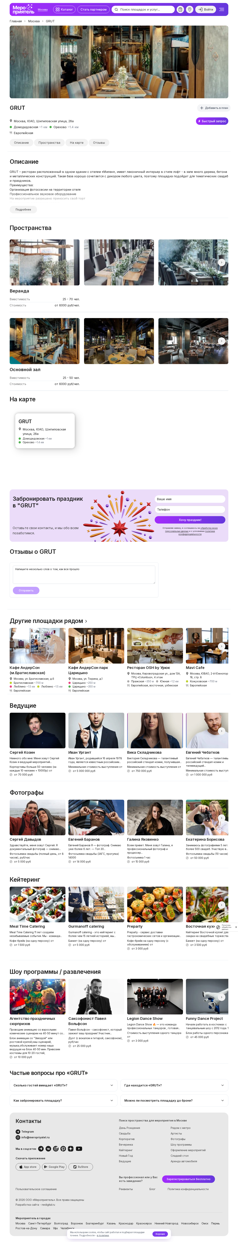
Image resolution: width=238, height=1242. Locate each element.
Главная (16, 21)
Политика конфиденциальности (188, 1189)
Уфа (55, 1228)
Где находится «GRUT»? (143, 1085)
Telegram (27, 1131)
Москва (43, 9)
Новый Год (126, 1155)
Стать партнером (94, 9)
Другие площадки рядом (46, 621)
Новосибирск (190, 1223)
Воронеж (77, 1223)
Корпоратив (127, 1139)
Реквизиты (126, 1189)
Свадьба (124, 1133)
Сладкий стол (180, 1155)
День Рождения (129, 1127)
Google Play (57, 1166)
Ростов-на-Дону (26, 1228)
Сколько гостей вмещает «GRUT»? (40, 1085)
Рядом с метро (181, 1127)
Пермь (215, 1223)
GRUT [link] (50, 21)
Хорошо (160, 1234)
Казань (111, 1223)
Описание (21, 142)
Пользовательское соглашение (36, 1189)
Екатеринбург (95, 1223)
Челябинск (67, 1228)
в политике (103, 1235)
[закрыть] (236, 927)
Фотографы (178, 1139)
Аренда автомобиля (184, 1161)
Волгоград (61, 1223)
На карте (76, 142)
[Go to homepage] (24, 9)
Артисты (176, 1133)
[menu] (221, 9)
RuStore (83, 1166)
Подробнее (23, 209)
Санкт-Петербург (39, 1223)
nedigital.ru (48, 1204)
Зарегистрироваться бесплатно (188, 1179)
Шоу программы (181, 1144)
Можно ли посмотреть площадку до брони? (158, 1100)
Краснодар (126, 1223)
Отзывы (99, 142)
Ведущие (125, 1161)
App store (30, 1166)
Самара (45, 1228)
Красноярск (144, 1223)
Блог (152, 1189)
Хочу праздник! (190, 520)
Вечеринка (126, 1144)
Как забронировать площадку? (38, 1100)
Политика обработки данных (226, 927)
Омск (205, 1223)
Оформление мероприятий (188, 1150)
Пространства (49, 142)
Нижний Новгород (166, 1223)
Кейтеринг (126, 1150)
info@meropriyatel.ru (35, 1137)
